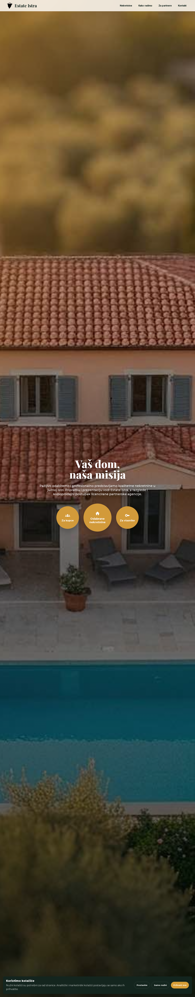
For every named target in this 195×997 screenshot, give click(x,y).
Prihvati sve (179, 985)
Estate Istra (26, 5)
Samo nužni (160, 985)
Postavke (142, 985)
